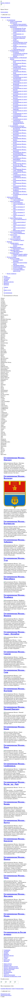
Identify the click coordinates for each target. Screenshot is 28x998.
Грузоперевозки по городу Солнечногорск (20, 114)
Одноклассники (19, 988)
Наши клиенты (8, 963)
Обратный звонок (5, 17)
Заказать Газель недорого (19, 24)
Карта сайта (7, 959)
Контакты (6, 961)
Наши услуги (7, 290)
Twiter (13, 988)
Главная (6, 287)
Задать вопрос (4, 12)
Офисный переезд (15, 250)
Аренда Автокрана (15, 201)
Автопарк (6, 951)
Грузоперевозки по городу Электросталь (20, 119)
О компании (7, 950)
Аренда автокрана (18, 202)
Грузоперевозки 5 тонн (19, 29)
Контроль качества (9, 955)
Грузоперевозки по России (17, 126)
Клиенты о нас (8, 965)
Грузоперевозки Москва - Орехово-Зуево (20, 66)
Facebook (3, 988)
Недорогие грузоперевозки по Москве (20, 52)
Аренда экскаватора (15, 239)
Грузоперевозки (11, 20)
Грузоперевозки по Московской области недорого (18, 123)
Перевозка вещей (14, 252)
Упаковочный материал (19, 266)
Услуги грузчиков (11, 257)
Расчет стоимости (5, 2)
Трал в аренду (16, 237)
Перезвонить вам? (5, 994)
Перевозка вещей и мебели (20, 254)
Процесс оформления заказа (11, 968)
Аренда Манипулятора (16, 218)
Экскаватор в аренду (18, 240)
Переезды (9, 241)
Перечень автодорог (9, 969)
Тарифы (6, 952)
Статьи (5, 958)
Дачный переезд (14, 243)
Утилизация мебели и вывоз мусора (19, 270)
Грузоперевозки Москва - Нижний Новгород (20, 153)
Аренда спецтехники (12, 197)
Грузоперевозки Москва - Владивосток (20, 128)
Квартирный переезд (15, 247)
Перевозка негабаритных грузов (12, 976)
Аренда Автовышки (15, 198)
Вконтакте (8, 988)
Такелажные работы (18, 265)
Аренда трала (13, 234)
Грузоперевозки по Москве (17, 50)
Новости (6, 957)
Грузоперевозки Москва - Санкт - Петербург (20, 170)
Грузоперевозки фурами (19, 36)
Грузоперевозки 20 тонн (19, 28)
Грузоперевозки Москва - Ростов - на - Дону (20, 164)
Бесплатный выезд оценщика (18, 260)
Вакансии (6, 954)
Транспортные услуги (19, 49)
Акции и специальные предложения (16, 22)
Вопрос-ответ (7, 970)
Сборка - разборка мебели (20, 255)
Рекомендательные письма (11, 966)
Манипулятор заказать (19, 230)
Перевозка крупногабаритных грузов (20, 41)
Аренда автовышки (18, 199)
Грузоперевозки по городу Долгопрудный (20, 77)
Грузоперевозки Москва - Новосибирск (20, 158)
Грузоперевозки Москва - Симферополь (20, 175)
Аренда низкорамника (16, 232)
